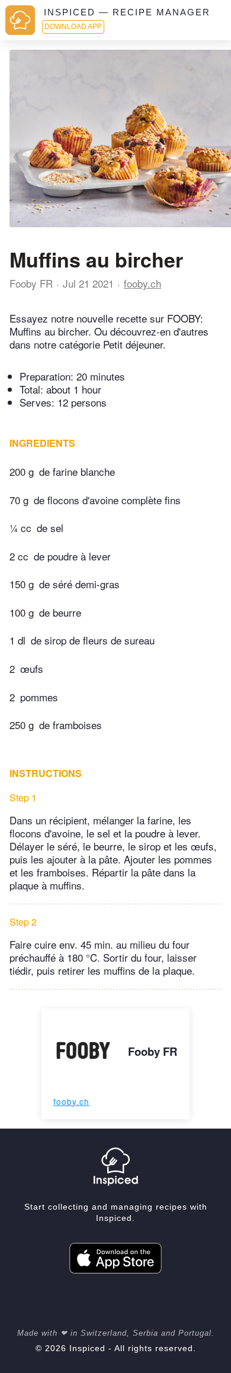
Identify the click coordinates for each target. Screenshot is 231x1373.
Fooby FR (31, 283)
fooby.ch (142, 283)
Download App (73, 26)
